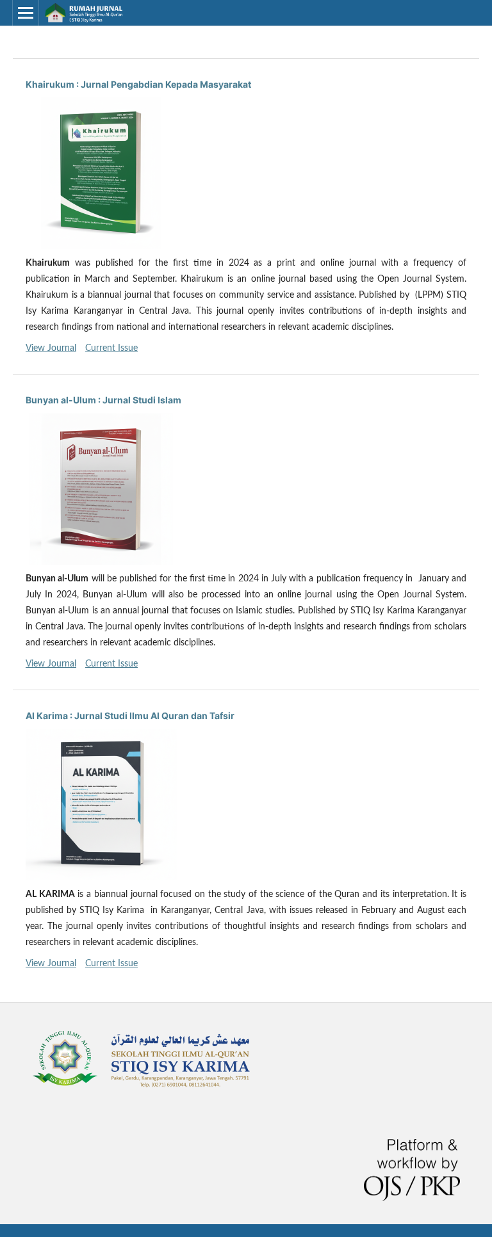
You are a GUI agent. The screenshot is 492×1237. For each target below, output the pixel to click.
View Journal (51, 348)
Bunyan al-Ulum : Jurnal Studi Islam (103, 399)
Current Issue (111, 348)
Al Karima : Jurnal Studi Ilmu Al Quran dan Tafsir (130, 715)
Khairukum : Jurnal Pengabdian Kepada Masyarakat (138, 84)
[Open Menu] (25, 13)
